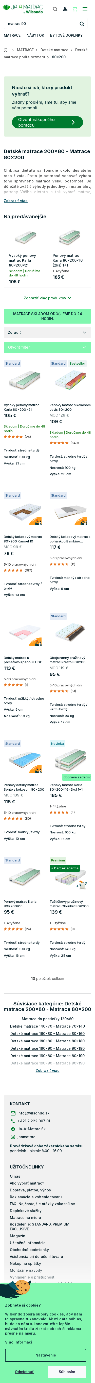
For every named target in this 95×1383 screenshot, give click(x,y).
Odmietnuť (24, 1371)
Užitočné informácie (28, 1243)
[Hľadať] (55, 9)
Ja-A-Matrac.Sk (31, 1129)
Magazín (17, 1236)
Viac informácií (19, 1342)
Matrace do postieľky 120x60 (47, 1019)
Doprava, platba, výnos (30, 1190)
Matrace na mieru (25, 1217)
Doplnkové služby (26, 1210)
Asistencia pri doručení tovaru (36, 1256)
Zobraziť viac (48, 1070)
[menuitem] (12, 35)
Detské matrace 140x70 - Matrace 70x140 (47, 1026)
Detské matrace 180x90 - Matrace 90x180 (47, 1048)
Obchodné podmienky (29, 1249)
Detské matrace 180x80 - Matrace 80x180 (47, 1041)
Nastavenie (45, 1355)
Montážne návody (26, 1270)
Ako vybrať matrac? (27, 1183)
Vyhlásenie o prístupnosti (32, 1277)
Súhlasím (67, 1371)
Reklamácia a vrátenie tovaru (36, 1197)
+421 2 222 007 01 (33, 1121)
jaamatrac (26, 1137)
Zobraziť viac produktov (45, 298)
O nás (15, 1176)
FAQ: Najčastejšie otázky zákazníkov (42, 1204)
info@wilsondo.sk (33, 1113)
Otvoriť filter (19, 347)
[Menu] (85, 9)
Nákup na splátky (25, 1263)
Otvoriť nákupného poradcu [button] (36, 122)
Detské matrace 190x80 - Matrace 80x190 (47, 1056)
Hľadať (81, 23)
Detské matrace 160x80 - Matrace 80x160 (47, 1033)
